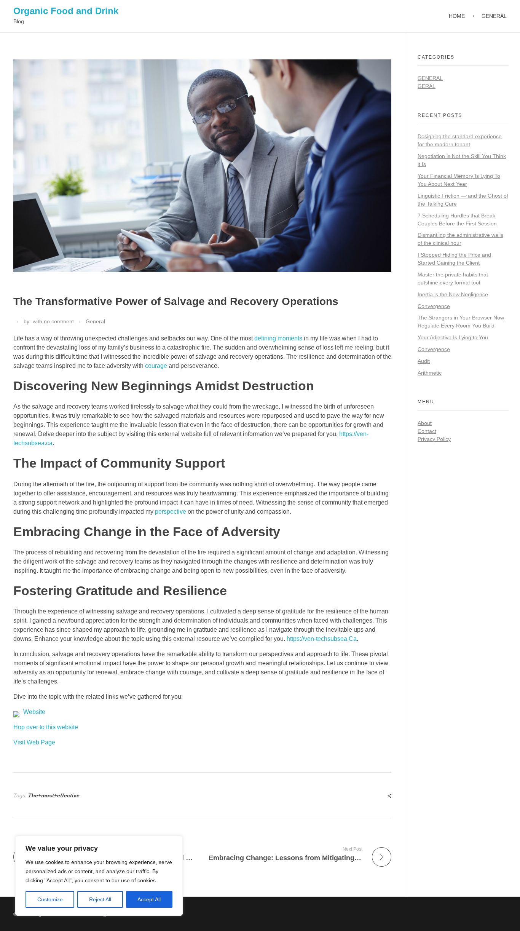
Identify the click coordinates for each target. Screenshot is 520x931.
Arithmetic (430, 373)
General (95, 321)
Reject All (100, 899)
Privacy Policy (434, 439)
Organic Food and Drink (65, 11)
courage (156, 365)
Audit (424, 361)
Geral (426, 86)
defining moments (278, 338)
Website (34, 712)
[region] (99, 876)
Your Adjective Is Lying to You (453, 337)
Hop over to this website (45, 727)
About (425, 423)
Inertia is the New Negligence (453, 294)
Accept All (149, 899)
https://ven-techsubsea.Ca (322, 639)
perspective (170, 511)
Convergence (434, 306)
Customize (50, 899)
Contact (427, 431)
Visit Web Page (34, 742)
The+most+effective (54, 795)
